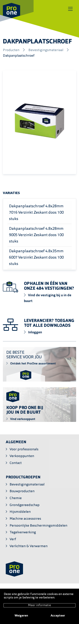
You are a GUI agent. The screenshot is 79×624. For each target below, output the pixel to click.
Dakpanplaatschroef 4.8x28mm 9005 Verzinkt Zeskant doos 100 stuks (36, 235)
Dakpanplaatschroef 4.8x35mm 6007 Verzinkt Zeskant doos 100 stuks (36, 257)
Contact (16, 463)
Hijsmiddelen (20, 512)
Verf (13, 539)
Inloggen (34, 332)
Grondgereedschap (25, 505)
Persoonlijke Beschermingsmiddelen (38, 526)
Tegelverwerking (23, 532)
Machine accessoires (25, 519)
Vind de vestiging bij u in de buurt (47, 298)
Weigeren (21, 615)
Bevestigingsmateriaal (46, 50)
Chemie (16, 498)
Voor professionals (24, 449)
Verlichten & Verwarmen (29, 546)
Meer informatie (39, 605)
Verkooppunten (22, 456)
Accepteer (58, 615)
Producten (11, 50)
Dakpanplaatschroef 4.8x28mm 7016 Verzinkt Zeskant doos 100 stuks (36, 212)
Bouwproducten (22, 491)
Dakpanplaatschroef (19, 56)
